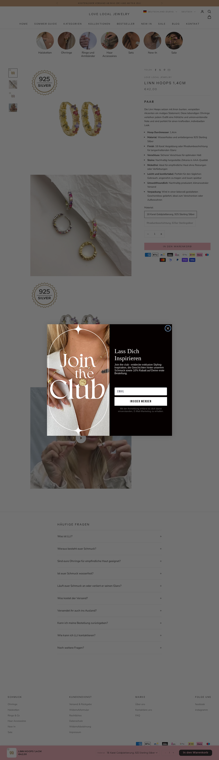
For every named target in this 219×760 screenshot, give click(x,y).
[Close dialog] (168, 328)
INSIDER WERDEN (141, 401)
